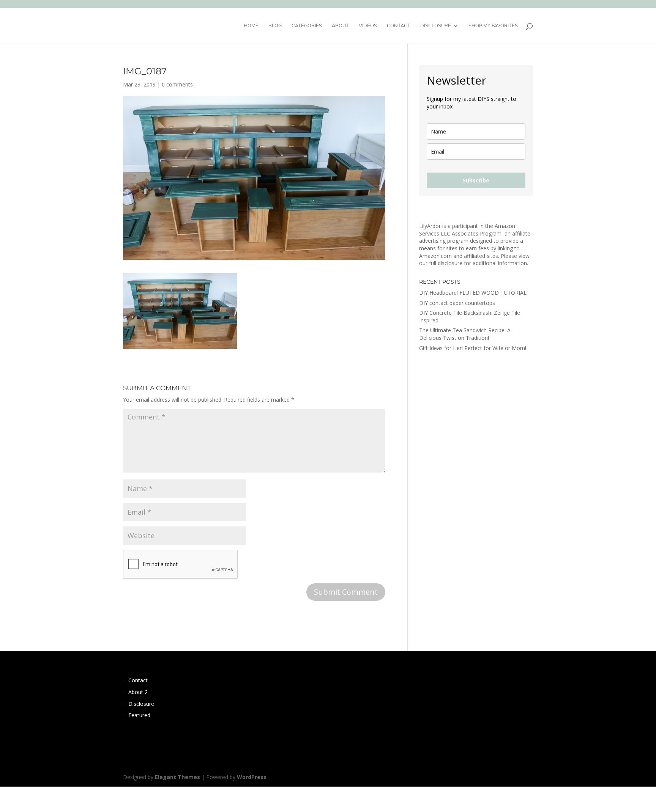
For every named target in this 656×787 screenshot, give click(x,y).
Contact (398, 26)
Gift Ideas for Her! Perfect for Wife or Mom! (472, 348)
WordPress (251, 777)
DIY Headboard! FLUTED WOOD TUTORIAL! (473, 292)
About (340, 26)
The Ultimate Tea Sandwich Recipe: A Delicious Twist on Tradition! (465, 334)
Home (251, 26)
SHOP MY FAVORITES (493, 26)
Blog (275, 26)
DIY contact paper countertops (457, 302)
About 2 (138, 692)
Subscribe (476, 180)
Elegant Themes (177, 777)
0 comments (177, 84)
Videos (368, 26)
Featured (139, 715)
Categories (307, 26)
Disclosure (435, 26)
